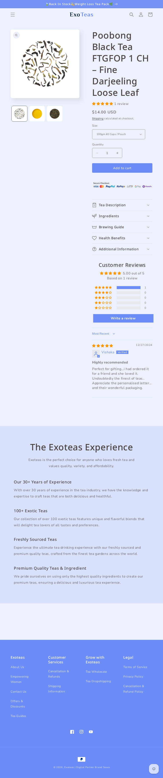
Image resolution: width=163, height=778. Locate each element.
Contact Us (19, 692)
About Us (17, 667)
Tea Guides (18, 716)
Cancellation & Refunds (58, 674)
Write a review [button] (123, 318)
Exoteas (69, 767)
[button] (12, 14)
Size (95, 126)
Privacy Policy (133, 677)
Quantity (98, 144)
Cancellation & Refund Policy (133, 688)
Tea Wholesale (96, 672)
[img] (102, 346)
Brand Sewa (102, 767)
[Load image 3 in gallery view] (54, 113)
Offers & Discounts (18, 703)
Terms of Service (135, 667)
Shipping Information (56, 688)
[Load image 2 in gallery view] (37, 113)
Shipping (98, 118)
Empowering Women (20, 679)
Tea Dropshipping (98, 681)
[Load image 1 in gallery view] (19, 113)
